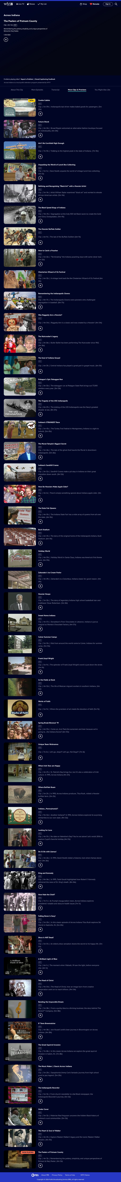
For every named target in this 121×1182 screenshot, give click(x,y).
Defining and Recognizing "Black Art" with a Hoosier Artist (62, 186)
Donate (96, 4)
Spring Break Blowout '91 (48, 723)
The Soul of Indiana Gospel (49, 358)
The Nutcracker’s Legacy (48, 336)
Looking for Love (45, 830)
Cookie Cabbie (44, 100)
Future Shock (43, 122)
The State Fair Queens (47, 508)
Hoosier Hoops (44, 594)
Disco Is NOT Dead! (46, 937)
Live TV (21, 4)
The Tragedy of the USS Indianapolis (53, 401)
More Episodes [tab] (37, 90)
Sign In (108, 4)
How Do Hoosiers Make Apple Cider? (53, 487)
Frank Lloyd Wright (46, 658)
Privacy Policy (57, 1175)
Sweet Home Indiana (46, 615)
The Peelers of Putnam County (50, 1152)
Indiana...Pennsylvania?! (48, 809)
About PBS (45, 1175)
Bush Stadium (44, 529)
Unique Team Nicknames (48, 744)
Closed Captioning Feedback (45, 79)
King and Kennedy (45, 873)
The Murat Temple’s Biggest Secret (52, 444)
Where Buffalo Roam (46, 787)
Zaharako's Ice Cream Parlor (49, 572)
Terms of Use (70, 1175)
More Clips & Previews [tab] (77, 90)
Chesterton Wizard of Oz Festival (51, 272)
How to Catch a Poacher (48, 250)
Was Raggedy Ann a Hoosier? (50, 315)
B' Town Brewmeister (46, 1023)
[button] (116, 4)
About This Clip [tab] (17, 90)
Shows (32, 4)
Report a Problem (27, 79)
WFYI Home (85, 1175)
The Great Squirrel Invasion (49, 1045)
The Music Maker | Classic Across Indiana (55, 1066)
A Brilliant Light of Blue (47, 959)
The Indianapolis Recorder (49, 1088)
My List (44, 4)
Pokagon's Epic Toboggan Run (50, 379)
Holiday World (44, 551)
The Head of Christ (46, 980)
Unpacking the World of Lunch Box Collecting (56, 165)
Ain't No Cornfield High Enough (51, 143)
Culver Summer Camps (47, 637)
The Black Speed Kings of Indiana (51, 207)
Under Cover (43, 1109)
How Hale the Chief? (46, 894)
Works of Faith (44, 701)
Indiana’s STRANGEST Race (49, 422)
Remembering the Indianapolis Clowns (54, 293)
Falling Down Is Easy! (47, 916)
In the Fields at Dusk (46, 680)
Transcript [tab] (55, 90)
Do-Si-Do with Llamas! (47, 852)
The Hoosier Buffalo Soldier (49, 229)
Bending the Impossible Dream (51, 1002)
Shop (85, 4)
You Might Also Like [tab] (102, 90)
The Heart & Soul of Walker (49, 1131)
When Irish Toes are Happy (49, 766)
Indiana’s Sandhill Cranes (48, 465)
